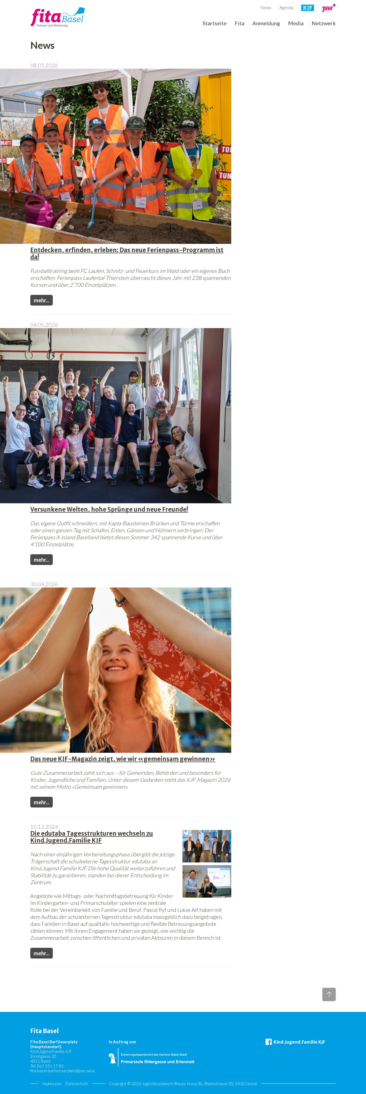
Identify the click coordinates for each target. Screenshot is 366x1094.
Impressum (51, 1083)
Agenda (286, 7)
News (265, 7)
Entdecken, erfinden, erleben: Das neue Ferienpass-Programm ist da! (126, 253)
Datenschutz (76, 1083)
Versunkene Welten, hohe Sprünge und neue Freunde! (109, 509)
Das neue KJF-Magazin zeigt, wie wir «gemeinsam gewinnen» (122, 759)
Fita (239, 23)
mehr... (41, 300)
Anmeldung (266, 23)
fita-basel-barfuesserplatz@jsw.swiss (62, 1070)
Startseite (215, 23)
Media (296, 23)
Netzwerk (324, 23)
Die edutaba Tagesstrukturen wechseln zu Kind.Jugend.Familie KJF (91, 837)
